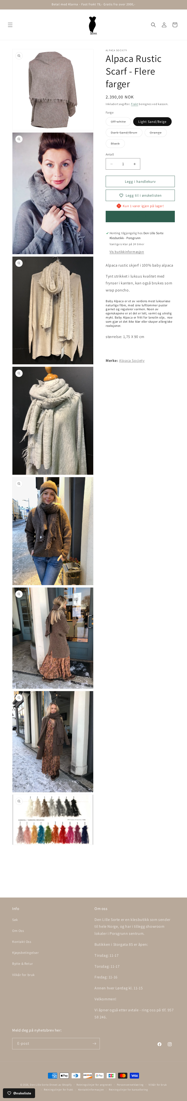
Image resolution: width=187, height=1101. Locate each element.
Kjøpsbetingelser (25, 952)
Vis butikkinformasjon (127, 252)
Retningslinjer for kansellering (128, 1089)
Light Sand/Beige (152, 121)
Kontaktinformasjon (91, 1089)
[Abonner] (94, 1043)
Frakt (134, 104)
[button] (10, 24)
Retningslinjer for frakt (58, 1089)
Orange (158, 133)
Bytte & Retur (22, 963)
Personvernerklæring (130, 1084)
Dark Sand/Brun (126, 133)
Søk (15, 920)
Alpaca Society (131, 360)
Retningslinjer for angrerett (94, 1084)
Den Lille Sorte (39, 1084)
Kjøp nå (140, 216)
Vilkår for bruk (23, 975)
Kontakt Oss (21, 941)
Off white (121, 122)
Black (118, 144)
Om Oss (18, 930)
